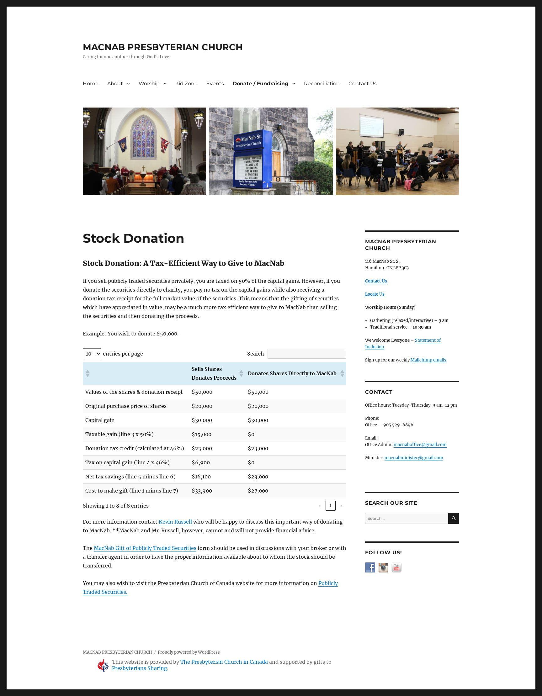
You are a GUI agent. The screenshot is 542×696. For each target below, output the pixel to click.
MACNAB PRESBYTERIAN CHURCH (163, 47)
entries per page (123, 354)
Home (90, 84)
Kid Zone (186, 84)
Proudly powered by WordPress (189, 652)
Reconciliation (322, 84)
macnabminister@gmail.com (414, 458)
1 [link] (331, 506)
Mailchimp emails (428, 360)
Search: (256, 354)
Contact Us (362, 84)
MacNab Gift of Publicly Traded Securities (145, 548)
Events (215, 84)
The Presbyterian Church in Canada (224, 662)
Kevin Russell (175, 522)
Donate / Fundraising (260, 84)
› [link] (341, 506)
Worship (149, 84)
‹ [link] (320, 506)
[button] (87, 373)
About (115, 84)
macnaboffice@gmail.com (420, 444)
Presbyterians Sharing (139, 668)
